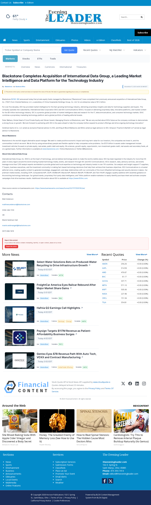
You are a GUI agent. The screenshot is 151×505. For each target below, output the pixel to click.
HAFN (84, 321)
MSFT (104, 289)
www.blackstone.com (50, 149)
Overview (25, 66)
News (37, 66)
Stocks (26, 58)
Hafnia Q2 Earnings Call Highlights (60, 307)
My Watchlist (115, 50)
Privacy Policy (94, 388)
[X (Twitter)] (123, 387)
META (104, 285)
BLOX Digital (102, 497)
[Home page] (73, 17)
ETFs (39, 58)
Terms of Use (56, 497)
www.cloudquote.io (101, 382)
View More (92, 254)
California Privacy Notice (41, 500)
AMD (104, 272)
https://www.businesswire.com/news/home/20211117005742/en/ (60, 188)
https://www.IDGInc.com (78, 178)
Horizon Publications (55, 494)
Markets (10, 58)
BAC (104, 276)
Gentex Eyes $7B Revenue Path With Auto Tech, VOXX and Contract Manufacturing (66, 355)
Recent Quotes (90, 50)
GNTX (85, 367)
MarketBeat (44, 275)
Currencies (50, 66)
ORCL (104, 298)
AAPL (104, 268)
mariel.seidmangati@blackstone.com (16, 225)
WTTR (61, 275)
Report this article (11, 246)
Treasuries (81, 66)
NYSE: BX (15, 99)
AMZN (104, 264)
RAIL (60, 298)
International (66, 66)
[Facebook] (130, 387)
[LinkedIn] (137, 387)
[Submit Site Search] (141, 17)
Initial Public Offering (65, 367)
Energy (69, 321)
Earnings (61, 321)
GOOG (105, 281)
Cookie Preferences (62, 500)
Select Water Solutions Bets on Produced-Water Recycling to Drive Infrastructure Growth (67, 263)
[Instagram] (144, 387)
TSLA (104, 302)
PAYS (61, 344)
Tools (53, 58)
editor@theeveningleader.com (124, 473)
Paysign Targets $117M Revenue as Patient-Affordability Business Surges (64, 332)
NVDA (104, 294)
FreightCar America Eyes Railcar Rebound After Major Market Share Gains (66, 286)
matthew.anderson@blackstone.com (16, 204)
